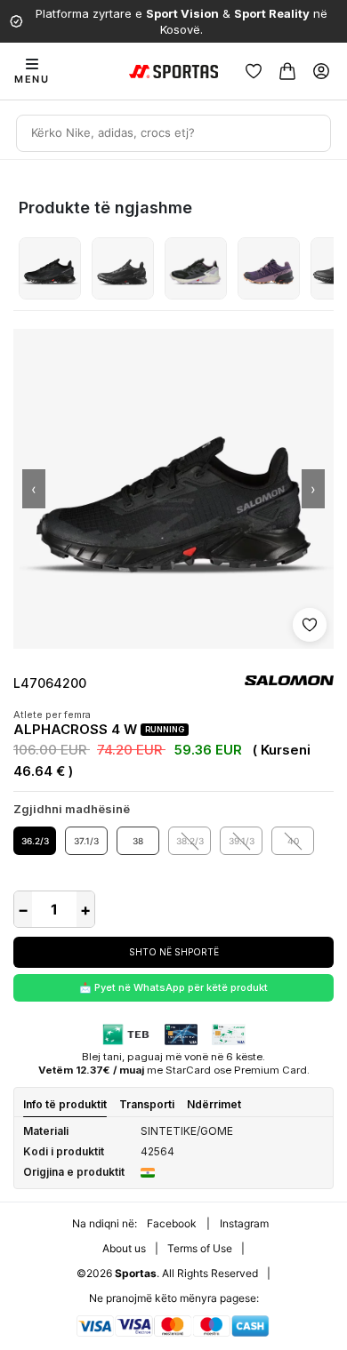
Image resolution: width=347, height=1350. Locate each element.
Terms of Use (199, 1248)
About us (124, 1248)
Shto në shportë (174, 952)
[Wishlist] (253, 71)
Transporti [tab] (146, 1104)
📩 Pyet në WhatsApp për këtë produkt (173, 987)
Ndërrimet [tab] (214, 1104)
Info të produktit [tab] (65, 1104)
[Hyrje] (321, 71)
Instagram (244, 1223)
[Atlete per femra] (50, 268)
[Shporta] (287, 71)
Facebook (172, 1223)
